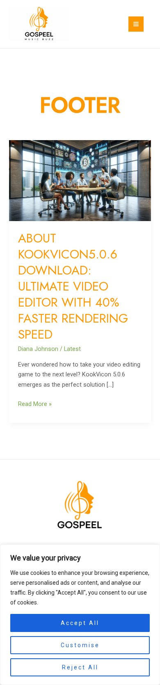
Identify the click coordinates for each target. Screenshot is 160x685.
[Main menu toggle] (136, 24)
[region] (80, 614)
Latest (72, 349)
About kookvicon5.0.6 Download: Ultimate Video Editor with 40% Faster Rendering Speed (73, 286)
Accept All (80, 623)
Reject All (80, 667)
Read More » (35, 403)
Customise (80, 645)
